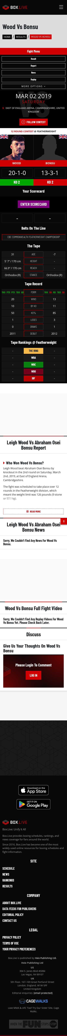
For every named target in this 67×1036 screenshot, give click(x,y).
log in (33, 675)
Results (21, 36)
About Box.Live (11, 903)
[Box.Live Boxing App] (33, 790)
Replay (33, 79)
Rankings (8, 880)
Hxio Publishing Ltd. (46, 958)
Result (33, 58)
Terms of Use (10, 943)
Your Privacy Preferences (19, 949)
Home (7, 36)
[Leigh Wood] (16, 147)
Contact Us (9, 920)
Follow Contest (36, 122)
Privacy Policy (11, 937)
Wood (16, 163)
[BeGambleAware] (33, 1024)
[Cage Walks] (33, 1001)
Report (33, 65)
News (33, 72)
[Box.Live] (15, 7)
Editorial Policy (12, 915)
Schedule (8, 868)
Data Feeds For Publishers (19, 909)
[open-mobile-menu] (61, 7)
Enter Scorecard (33, 204)
